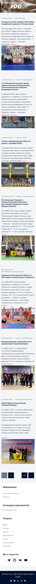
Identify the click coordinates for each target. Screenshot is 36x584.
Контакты (6, 497)
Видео (5, 525)
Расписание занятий (10, 493)
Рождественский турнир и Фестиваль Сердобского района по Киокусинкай (17, 23)
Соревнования (27, 80)
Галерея (18, 80)
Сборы (24, 137)
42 (24, 475)
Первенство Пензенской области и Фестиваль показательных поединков (17, 276)
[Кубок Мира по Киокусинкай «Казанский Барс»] (18, 451)
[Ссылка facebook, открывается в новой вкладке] (11, 581)
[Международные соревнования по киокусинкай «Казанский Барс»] (18, 377)
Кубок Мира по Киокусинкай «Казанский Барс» (13, 404)
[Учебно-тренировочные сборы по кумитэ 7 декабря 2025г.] (18, 174)
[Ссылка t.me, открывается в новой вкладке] (14, 581)
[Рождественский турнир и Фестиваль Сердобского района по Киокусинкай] (18, 58)
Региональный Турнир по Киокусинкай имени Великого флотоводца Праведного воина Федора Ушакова (14, 203)
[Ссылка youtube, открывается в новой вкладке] (25, 581)
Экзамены (6, 546)
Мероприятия (20, 18)
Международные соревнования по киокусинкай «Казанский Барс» (16, 343)
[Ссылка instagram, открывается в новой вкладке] (18, 581)
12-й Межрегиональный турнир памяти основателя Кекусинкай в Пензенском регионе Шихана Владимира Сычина (15, 86)
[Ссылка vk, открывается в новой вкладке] (21, 581)
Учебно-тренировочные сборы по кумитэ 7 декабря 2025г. (16, 142)
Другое (5, 532)
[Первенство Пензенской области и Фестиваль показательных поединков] (18, 318)
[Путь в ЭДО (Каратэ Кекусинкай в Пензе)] (11, 6)
